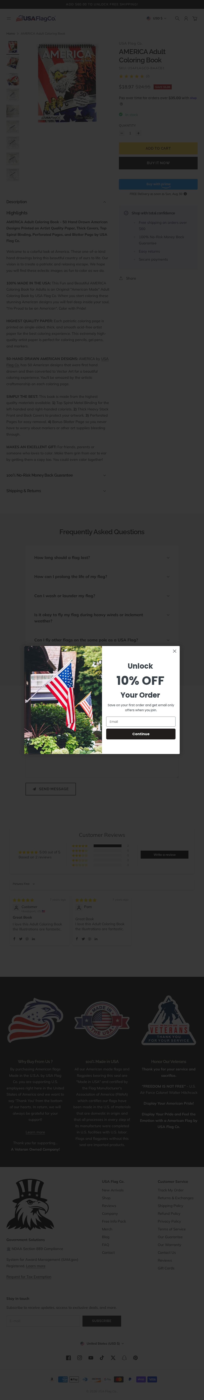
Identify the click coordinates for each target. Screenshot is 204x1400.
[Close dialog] (174, 651)
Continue (141, 733)
